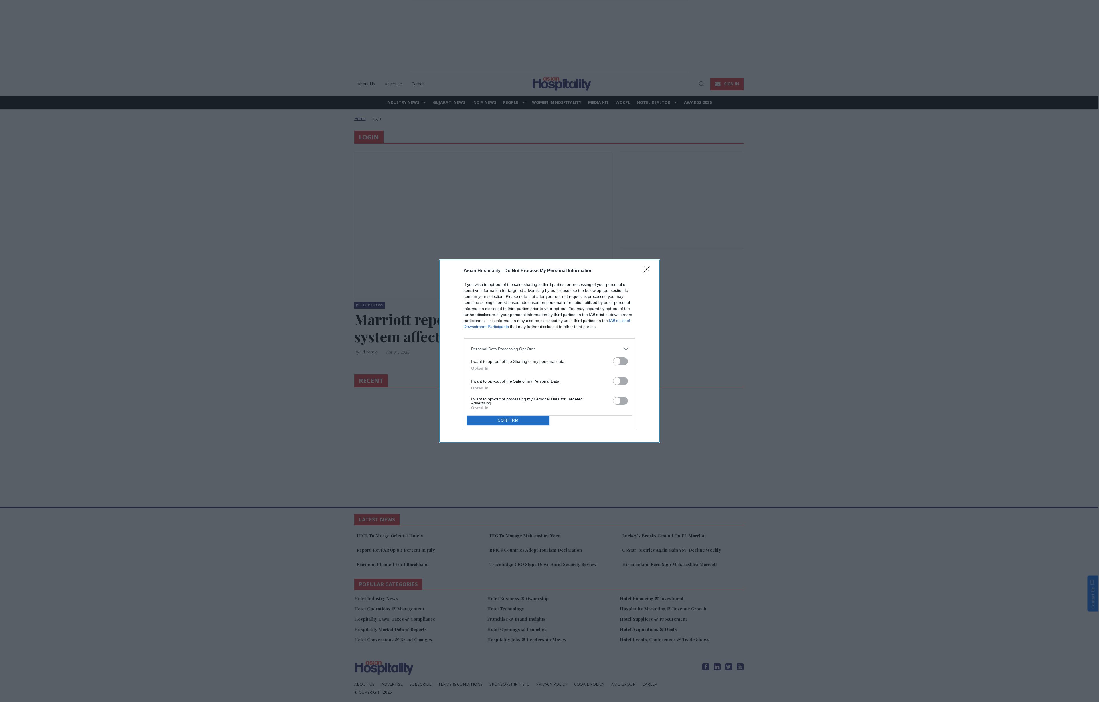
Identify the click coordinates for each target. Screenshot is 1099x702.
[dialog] (549, 351)
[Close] (648, 271)
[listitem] (549, 349)
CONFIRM (508, 420)
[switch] (620, 361)
